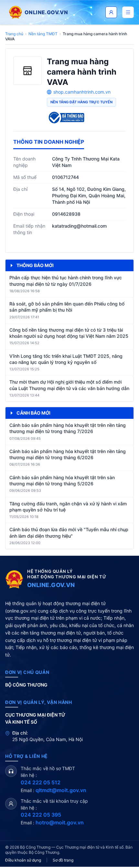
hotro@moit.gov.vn (60, 822)
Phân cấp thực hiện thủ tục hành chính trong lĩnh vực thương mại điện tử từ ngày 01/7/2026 (65, 280)
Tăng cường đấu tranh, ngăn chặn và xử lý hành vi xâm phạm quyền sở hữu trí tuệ (68, 506)
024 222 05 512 (40, 782)
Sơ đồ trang (63, 860)
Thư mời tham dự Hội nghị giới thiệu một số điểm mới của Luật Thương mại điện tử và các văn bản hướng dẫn (69, 385)
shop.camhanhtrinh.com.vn (82, 92)
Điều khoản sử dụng (23, 860)
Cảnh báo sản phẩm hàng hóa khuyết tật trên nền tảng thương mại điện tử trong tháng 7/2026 (67, 428)
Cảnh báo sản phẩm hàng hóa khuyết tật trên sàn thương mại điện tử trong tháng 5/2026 (62, 480)
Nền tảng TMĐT (43, 33)
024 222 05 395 (41, 814)
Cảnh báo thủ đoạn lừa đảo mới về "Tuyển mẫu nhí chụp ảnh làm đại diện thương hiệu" (68, 532)
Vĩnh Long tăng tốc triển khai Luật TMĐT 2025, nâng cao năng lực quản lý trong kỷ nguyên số (66, 359)
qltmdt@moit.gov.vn (61, 790)
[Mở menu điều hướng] (128, 12)
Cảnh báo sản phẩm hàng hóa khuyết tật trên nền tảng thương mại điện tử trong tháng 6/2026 (67, 454)
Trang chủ (14, 33)
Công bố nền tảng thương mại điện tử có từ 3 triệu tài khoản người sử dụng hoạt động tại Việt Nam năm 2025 (68, 333)
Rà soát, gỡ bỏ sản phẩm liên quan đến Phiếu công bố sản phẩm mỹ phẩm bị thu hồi (66, 307)
